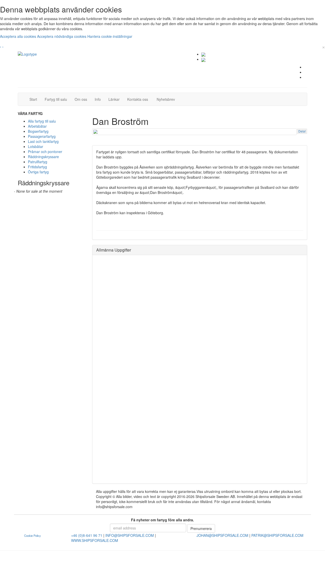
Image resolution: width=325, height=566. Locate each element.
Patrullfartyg (37, 161)
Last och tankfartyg (43, 141)
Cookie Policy (32, 536)
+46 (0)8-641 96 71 (86, 535)
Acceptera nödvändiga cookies (62, 36)
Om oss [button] (81, 99)
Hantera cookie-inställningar (109, 36)
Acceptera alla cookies (18, 36)
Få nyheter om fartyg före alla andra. (162, 519)
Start (35, 99)
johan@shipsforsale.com (222, 535)
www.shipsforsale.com (94, 540)
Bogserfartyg (38, 131)
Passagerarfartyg (42, 136)
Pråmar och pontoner (45, 151)
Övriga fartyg (38, 171)
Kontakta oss (139, 99)
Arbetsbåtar (37, 126)
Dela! (302, 131)
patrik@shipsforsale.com (277, 535)
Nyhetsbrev (167, 99)
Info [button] (98, 99)
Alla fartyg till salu (42, 121)
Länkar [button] (114, 99)
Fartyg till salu (58, 99)
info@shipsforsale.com (129, 535)
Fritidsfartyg (37, 166)
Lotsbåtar (35, 146)
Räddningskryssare (43, 156)
